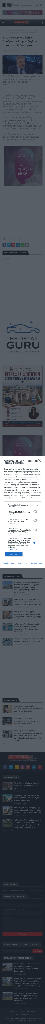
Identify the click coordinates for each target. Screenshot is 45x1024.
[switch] (35, 511)
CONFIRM (14, 554)
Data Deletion (8, 563)
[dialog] (22, 512)
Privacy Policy (36, 563)
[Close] (40, 461)
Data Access (22, 563)
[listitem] (22, 506)
